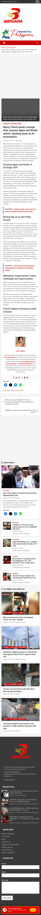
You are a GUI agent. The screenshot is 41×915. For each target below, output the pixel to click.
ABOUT (3, 839)
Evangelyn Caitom (20, 622)
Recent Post (8, 787)
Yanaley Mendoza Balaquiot (21, 533)
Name (4, 864)
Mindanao (23, 647)
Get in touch (7, 898)
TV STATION (5, 836)
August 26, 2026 (8, 694)
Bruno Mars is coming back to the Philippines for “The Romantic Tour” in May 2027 (24, 561)
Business (6, 124)
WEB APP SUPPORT (7, 853)
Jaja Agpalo (18, 140)
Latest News (8, 462)
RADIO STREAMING (7, 834)
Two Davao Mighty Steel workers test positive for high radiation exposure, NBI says (19, 726)
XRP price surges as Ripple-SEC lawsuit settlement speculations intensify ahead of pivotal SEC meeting (19, 402)
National (6, 490)
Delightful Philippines (25, 363)
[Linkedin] (16, 378)
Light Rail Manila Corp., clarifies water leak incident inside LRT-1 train (25, 544)
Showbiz (15, 556)
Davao (6, 719)
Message (6, 880)
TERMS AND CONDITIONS (10, 845)
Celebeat (13, 363)
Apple (8, 390)
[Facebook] (13, 378)
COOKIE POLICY (6, 850)
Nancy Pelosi (15, 390)
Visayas (20, 684)
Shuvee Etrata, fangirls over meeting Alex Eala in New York (24, 577)
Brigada (17, 498)
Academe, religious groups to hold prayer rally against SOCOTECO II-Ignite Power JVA (20, 654)
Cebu (5, 684)
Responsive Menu (37, 1)
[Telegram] (25, 378)
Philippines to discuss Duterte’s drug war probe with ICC (20, 411)
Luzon (15, 612)
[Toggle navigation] (4, 42)
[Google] (27, 378)
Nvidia (22, 390)
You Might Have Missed (13, 589)
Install (33, 910)
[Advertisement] (20, 77)
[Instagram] (19, 378)
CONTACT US (6, 842)
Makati (21, 612)
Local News (7, 612)
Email (4, 872)
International (15, 124)
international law (9, 357)
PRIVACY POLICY (7, 847)
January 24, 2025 (8, 140)
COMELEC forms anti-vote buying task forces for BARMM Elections (24, 527)
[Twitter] (22, 378)
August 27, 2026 (8, 498)
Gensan (6, 647)
